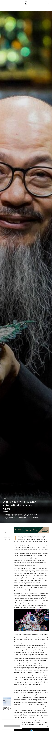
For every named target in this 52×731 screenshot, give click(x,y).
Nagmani (7, 526)
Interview (5, 498)
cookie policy (13, 723)
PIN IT (32, 621)
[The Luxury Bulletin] (26, 3)
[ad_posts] (31, 529)
